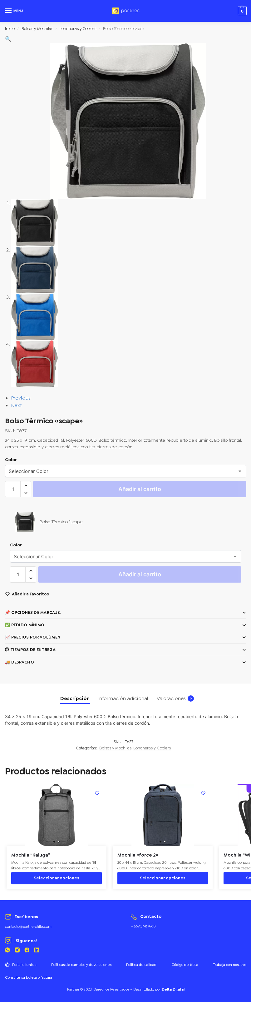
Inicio (10, 28)
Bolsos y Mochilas (37, 28)
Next (16, 405)
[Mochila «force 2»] (163, 815)
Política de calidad (141, 964)
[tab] (75, 698)
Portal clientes (24, 964)
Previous (21, 398)
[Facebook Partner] (26, 951)
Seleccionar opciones (56, 878)
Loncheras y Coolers (78, 28)
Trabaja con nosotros (229, 964)
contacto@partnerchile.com (28, 926)
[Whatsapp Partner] (7, 951)
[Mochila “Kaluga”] (56, 815)
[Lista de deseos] (97, 793)
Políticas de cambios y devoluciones (81, 964)
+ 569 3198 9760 (143, 926)
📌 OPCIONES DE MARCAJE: (33, 612)
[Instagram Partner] (17, 951)
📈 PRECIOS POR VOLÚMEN (32, 637)
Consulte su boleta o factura (28, 977)
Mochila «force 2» (137, 855)
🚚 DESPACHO (19, 662)
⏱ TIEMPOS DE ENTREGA (30, 649)
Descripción (75, 698)
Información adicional (123, 698)
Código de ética (184, 964)
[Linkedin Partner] (36, 951)
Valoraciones (174, 698)
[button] (8, 39)
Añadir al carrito (139, 489)
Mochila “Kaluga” (30, 855)
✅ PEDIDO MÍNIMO (25, 625)
